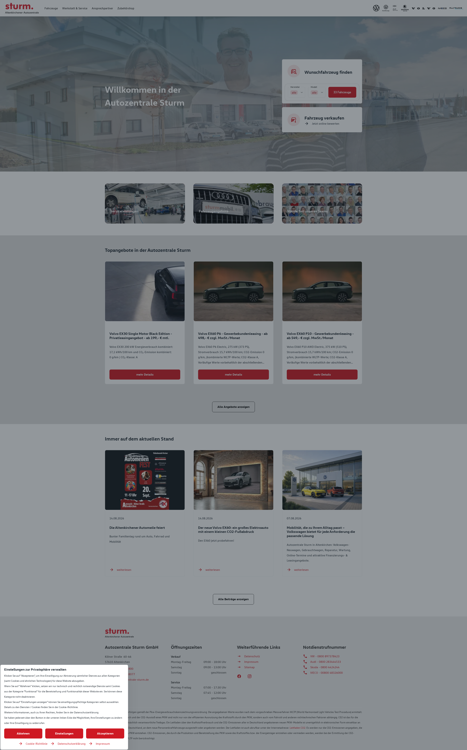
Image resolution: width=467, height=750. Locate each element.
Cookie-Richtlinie (36, 743)
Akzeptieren (105, 733)
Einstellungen (64, 733)
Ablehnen (23, 733)
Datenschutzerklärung (72, 743)
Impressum (103, 743)
